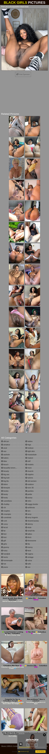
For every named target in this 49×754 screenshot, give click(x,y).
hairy (5, 551)
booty (5, 494)
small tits (31, 531)
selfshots (31, 508)
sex (28, 511)
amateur (6, 445)
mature (30, 458)
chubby (6, 504)
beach (5, 465)
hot (4, 564)
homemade (8, 560)
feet (4, 534)
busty (5, 498)
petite (29, 494)
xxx (28, 567)
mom (29, 468)
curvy (5, 524)
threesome (31, 541)
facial (5, 527)
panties (30, 491)
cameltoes (7, 501)
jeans (5, 567)
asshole (6, 455)
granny (6, 547)
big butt (6, 478)
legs (29, 445)
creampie (7, 514)
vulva (29, 560)
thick (29, 537)
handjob (6, 554)
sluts (29, 527)
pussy (29, 498)
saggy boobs (32, 504)
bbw (5, 461)
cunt (5, 521)
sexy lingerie (32, 517)
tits (28, 544)
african (6, 441)
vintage (30, 557)
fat (4, 531)
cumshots (7, 517)
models (30, 465)
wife (29, 564)
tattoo (29, 534)
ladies (29, 441)
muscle (30, 471)
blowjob (6, 488)
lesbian (30, 448)
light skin (31, 451)
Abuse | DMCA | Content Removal (13, 746)
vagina (30, 554)
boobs (5, 491)
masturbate (32, 455)
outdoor (30, 484)
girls (5, 544)
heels (5, 557)
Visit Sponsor (24, 74)
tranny (30, 547)
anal (5, 448)
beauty (6, 471)
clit (4, 508)
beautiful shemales (11, 468)
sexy (29, 514)
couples (6, 511)
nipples (30, 474)
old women (31, 481)
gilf (4, 541)
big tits (6, 481)
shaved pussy (33, 521)
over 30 (30, 488)
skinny (30, 524)
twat (29, 551)
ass (4, 451)
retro (29, 501)
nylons (30, 478)
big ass (6, 474)
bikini (5, 484)
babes (5, 458)
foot (4, 537)
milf (28, 461)
